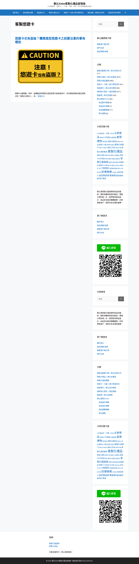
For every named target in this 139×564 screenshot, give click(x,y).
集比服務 (102, 113)
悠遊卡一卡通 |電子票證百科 (73, 13)
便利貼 (102, 137)
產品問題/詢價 (28, 13)
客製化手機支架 (103, 147)
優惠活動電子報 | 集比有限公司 (109, 70)
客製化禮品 (115, 151)
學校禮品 (104, 141)
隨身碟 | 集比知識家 (105, 95)
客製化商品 (110, 145)
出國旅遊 (113, 137)
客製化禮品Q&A (54, 13)
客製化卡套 (103, 145)
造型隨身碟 (104, 175)
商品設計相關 (104, 106)
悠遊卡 (101, 165)
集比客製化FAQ (103, 99)
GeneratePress (87, 561)
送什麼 (99, 172)
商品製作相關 (104, 102)
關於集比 (16, 13)
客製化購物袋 (108, 159)
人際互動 (111, 133)
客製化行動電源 (115, 155)
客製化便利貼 (112, 141)
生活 (100, 168)
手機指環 (106, 165)
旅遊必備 (117, 165)
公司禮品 (107, 137)
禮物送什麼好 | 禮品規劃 (106, 91)
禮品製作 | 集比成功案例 (106, 88)
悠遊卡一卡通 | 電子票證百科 (108, 84)
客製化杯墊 (111, 148)
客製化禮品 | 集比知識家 (106, 77)
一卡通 (106, 133)
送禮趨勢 (114, 172)
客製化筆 (107, 155)
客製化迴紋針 (116, 159)
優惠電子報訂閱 (103, 44)
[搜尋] (121, 24)
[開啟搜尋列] (125, 12)
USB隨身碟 (100, 133)
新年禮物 (111, 165)
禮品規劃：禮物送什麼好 (96, 13)
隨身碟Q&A (41, 13)
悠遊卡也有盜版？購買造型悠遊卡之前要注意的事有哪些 (50, 40)
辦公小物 (120, 168)
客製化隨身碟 (54, 543)
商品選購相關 (104, 110)
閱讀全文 (41, 96)
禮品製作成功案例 (114, 13)
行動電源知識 (113, 168)
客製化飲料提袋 (114, 162)
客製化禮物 (101, 155)
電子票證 (102, 178)
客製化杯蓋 (118, 147)
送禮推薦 (106, 171)
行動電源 (105, 168)
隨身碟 (112, 175)
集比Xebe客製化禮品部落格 (69, 3)
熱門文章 (100, 48)
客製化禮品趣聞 (103, 80)
